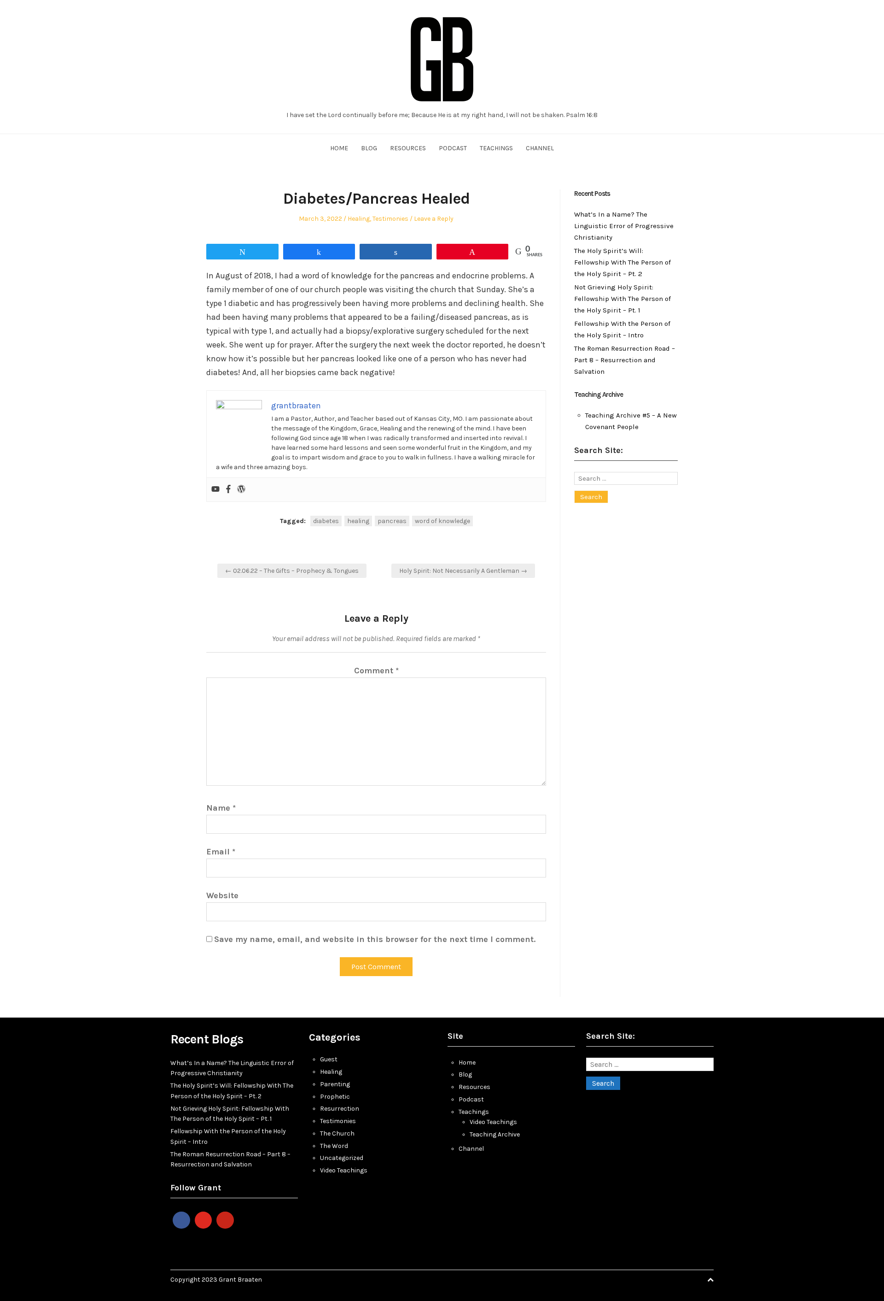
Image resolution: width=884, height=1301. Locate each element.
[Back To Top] (710, 1279)
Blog (369, 148)
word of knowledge (442, 521)
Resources (408, 148)
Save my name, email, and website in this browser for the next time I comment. (374, 939)
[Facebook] (228, 489)
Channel (540, 148)
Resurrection (339, 1109)
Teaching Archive (495, 1134)
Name (221, 808)
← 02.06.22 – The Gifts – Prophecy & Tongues (292, 571)
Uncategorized (341, 1158)
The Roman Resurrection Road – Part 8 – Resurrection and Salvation (624, 360)
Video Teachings (343, 1170)
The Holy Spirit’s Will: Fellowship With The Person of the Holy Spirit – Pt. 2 (622, 262)
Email (220, 852)
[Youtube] (215, 489)
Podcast (453, 148)
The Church (337, 1133)
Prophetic (335, 1097)
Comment (376, 670)
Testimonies (390, 219)
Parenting (335, 1084)
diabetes (326, 521)
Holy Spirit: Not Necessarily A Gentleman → (463, 571)
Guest (328, 1059)
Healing (359, 219)
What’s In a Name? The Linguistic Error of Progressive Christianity (624, 225)
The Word (334, 1146)
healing (358, 521)
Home (339, 148)
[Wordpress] (241, 489)
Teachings (496, 148)
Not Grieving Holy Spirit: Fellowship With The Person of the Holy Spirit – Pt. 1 (622, 298)
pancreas (392, 521)
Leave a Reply (434, 219)
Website (222, 895)
